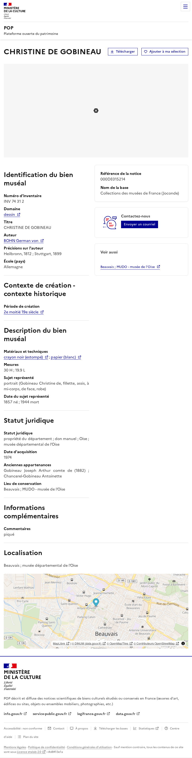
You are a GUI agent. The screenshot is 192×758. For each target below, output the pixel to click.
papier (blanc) (63, 357)
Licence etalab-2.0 (29, 752)
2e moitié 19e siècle (21, 312)
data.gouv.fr (125, 713)
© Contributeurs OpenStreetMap (154, 643)
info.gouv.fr (13, 713)
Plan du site (30, 737)
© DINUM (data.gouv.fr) (86, 643)
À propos (81, 728)
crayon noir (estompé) (23, 357)
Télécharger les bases (113, 728)
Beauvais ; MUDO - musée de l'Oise (127, 266)
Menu (185, 6)
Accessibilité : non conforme (23, 728)
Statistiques (146, 728)
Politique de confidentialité (46, 747)
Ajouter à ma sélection (167, 51)
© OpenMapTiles (117, 643)
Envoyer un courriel (139, 224)
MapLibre (59, 643)
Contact (58, 728)
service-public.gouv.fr (50, 713)
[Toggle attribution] (183, 643)
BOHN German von (21, 240)
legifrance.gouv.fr (91, 713)
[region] (96, 611)
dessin (9, 214)
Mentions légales (15, 747)
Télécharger (125, 51)
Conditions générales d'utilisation (89, 747)
